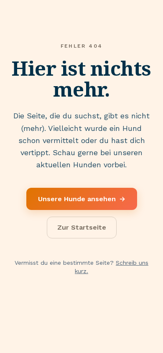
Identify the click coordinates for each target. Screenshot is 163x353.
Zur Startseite (81, 227)
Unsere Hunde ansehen (81, 199)
